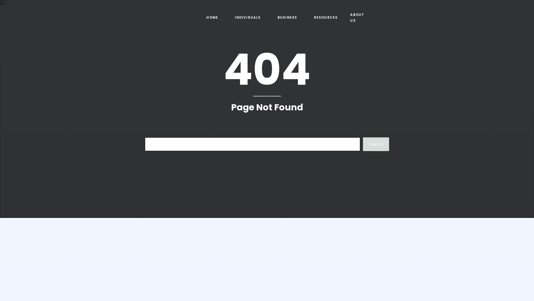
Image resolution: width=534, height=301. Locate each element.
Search (376, 144)
